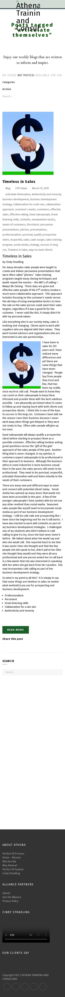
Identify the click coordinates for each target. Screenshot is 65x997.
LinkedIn (25, 219)
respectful (16, 239)
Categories (8, 82)
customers (43, 209)
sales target (37, 239)
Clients (6, 893)
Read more (15, 629)
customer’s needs (25, 209)
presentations (38, 229)
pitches (24, 229)
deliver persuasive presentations (35, 271)
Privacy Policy (10, 901)
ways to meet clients (41, 249)
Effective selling (19, 214)
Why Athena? (9, 865)
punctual (27, 234)
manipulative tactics (43, 219)
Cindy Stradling (11, 873)
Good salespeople (39, 214)
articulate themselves (18, 194)
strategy (34, 244)
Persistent (33, 224)
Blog (7, 188)
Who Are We (9, 861)
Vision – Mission (11, 857)
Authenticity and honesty (46, 194)
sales (26, 239)
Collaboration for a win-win (28, 204)
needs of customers (14, 224)
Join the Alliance (11, 897)
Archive (6, 89)
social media (21, 244)
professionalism (11, 234)
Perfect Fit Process (13, 853)
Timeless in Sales (18, 181)
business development (15, 199)
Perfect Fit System (13, 869)
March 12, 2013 (40, 188)
